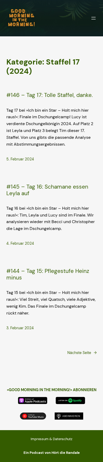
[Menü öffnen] (93, 18)
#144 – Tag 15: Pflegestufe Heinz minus (47, 274)
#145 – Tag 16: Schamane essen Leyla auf (47, 189)
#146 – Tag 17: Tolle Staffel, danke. (49, 95)
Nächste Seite (82, 352)
